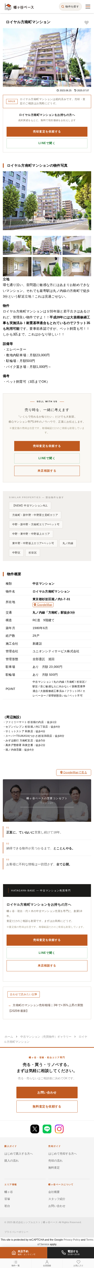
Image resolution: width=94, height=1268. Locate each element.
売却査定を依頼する (47, 131)
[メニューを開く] (88, 7)
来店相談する (47, 470)
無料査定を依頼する (47, 1106)
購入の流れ (11, 1160)
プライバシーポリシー (16, 1232)
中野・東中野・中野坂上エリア (31, 533)
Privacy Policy (72, 1239)
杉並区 (33, 552)
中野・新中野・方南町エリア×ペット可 (35, 524)
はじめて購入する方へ (18, 1153)
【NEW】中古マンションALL (30, 505)
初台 (7, 1206)
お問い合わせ (46, 1092)
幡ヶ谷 (8, 1192)
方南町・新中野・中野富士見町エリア (35, 515)
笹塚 (7, 1199)
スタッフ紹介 (56, 1199)
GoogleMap (44, 604)
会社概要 (54, 1192)
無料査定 (54, 1167)
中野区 (16, 552)
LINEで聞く (47, 143)
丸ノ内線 (68, 543)
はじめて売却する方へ (62, 1153)
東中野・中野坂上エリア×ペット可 (33, 543)
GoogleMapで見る (75, 772)
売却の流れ (55, 1160)
